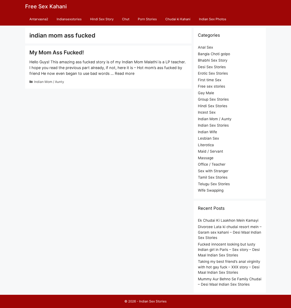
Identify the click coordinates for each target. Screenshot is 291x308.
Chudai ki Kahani (177, 19)
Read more (124, 73)
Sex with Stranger (213, 171)
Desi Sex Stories (212, 67)
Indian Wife (207, 132)
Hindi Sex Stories (212, 106)
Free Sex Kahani (46, 6)
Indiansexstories (69, 19)
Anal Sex (205, 47)
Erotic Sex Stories (213, 73)
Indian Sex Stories (213, 125)
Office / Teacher (211, 164)
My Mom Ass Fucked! (56, 52)
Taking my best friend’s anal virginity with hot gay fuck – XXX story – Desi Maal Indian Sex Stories (229, 267)
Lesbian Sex (208, 138)
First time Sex (209, 80)
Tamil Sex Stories (213, 177)
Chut (125, 19)
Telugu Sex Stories (214, 184)
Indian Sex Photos (212, 19)
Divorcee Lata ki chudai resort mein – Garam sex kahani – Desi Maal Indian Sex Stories (230, 232)
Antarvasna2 (38, 19)
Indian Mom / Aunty (49, 82)
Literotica (206, 145)
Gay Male (206, 93)
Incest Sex (207, 112)
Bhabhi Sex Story (212, 60)
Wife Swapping (210, 190)
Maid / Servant (210, 151)
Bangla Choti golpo (214, 54)
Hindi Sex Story (102, 19)
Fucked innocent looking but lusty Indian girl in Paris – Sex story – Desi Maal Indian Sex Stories (229, 249)
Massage (205, 158)
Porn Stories (147, 19)
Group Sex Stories (213, 99)
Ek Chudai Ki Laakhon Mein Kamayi (228, 220)
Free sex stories (211, 86)
